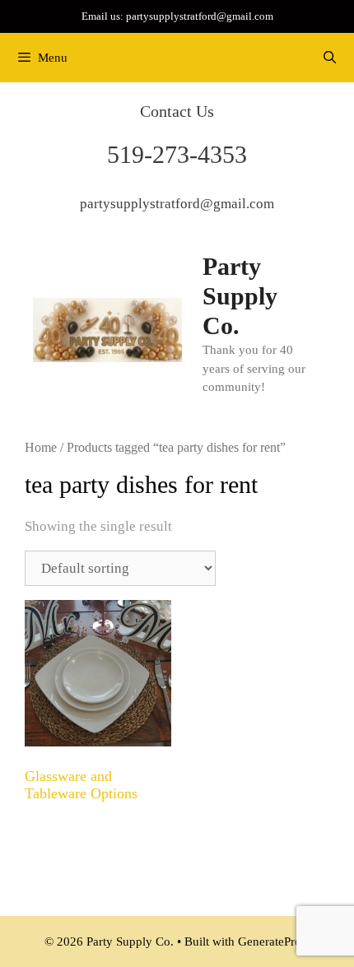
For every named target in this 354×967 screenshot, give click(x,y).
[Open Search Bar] (329, 57)
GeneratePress (274, 941)
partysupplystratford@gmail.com (199, 16)
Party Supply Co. (240, 296)
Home (41, 447)
